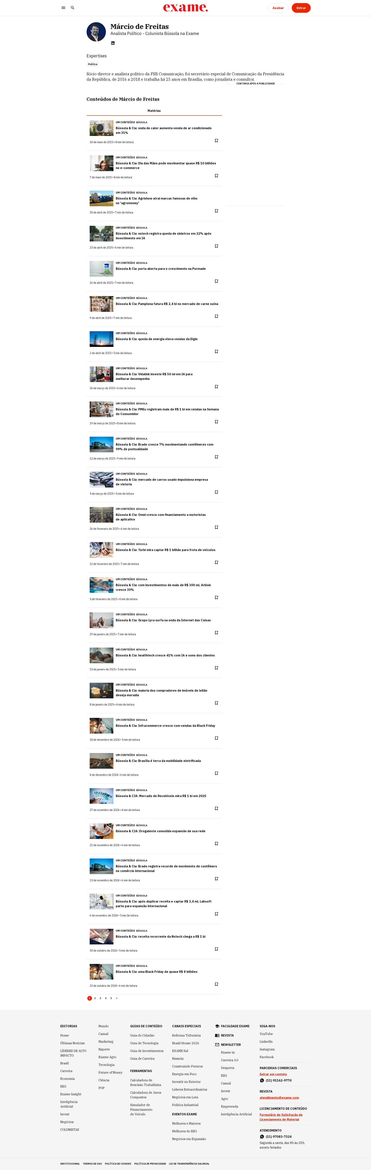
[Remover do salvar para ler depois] (216, 140)
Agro (224, 1099)
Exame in (228, 1052)
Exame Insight (70, 1094)
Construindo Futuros (187, 1066)
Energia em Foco (184, 1074)
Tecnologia (107, 1065)
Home (64, 1035)
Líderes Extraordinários (189, 1089)
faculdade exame (235, 1026)
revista (227, 1035)
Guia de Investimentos (146, 1051)
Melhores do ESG (184, 1131)
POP (102, 1088)
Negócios (67, 1122)
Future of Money (111, 1072)
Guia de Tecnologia (144, 1043)
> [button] (116, 998)
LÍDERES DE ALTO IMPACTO (73, 1053)
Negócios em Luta (185, 1097)
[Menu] (63, 8)
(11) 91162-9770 (279, 1080)
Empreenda (229, 1106)
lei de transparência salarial (189, 1163)
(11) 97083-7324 (279, 1137)
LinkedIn (266, 1041)
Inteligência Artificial (69, 1104)
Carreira (66, 1071)
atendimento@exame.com (279, 1098)
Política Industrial (185, 1105)
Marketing (106, 1041)
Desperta (227, 1068)
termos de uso (92, 1163)
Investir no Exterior (186, 1082)
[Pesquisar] (73, 8)
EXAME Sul (180, 1051)
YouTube (266, 1034)
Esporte (104, 1049)
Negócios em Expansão (189, 1139)
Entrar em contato (273, 1074)
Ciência (104, 1080)
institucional (70, 1163)
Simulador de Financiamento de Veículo (141, 1109)
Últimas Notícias (72, 1043)
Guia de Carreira (142, 1058)
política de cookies (118, 1163)
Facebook (267, 1057)
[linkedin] (113, 43)
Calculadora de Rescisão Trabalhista (145, 1082)
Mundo (104, 1026)
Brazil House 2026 (185, 1043)
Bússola (141, 122)
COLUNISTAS (69, 1130)
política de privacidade (150, 1163)
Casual (103, 1034)
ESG (63, 1086)
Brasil (64, 1063)
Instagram (267, 1049)
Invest (64, 1114)
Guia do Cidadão (142, 1035)
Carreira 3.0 (229, 1060)
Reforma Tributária (186, 1035)
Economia (67, 1079)
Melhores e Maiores (186, 1123)
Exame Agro (107, 1057)
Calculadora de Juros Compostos (145, 1095)
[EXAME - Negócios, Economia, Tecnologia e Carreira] (185, 8)
